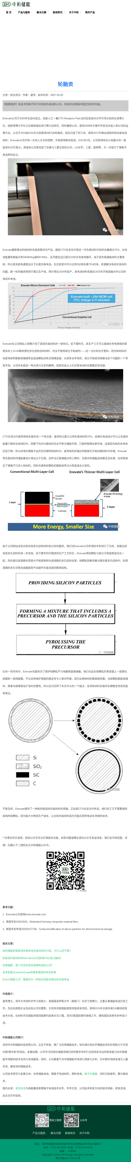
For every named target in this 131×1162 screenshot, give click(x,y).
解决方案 (41, 12)
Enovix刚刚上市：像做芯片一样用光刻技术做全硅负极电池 (36, 979)
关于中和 (74, 12)
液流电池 (20, 1088)
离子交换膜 (90, 1073)
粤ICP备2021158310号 (67, 1158)
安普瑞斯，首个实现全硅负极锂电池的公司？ (28, 965)
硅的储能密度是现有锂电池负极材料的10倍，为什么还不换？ (37, 950)
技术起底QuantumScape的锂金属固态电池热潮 (29, 972)
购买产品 (90, 12)
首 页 (8, 12)
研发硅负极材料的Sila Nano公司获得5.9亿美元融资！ (33, 958)
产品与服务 (24, 12)
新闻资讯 (57, 12)
